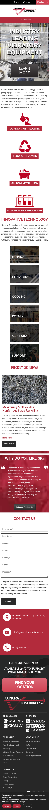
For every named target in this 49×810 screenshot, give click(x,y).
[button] (42, 2)
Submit (8, 601)
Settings (27, 806)
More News (9, 444)
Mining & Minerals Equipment (13, 752)
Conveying (20, 277)
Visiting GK (7, 781)
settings (22, 802)
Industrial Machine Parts (11, 759)
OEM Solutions (31, 748)
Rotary (17, 316)
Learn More (24, 71)
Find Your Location (24, 685)
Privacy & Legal (8, 784)
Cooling (19, 296)
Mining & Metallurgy (24, 183)
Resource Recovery (24, 156)
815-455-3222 (26, 20)
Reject (17, 806)
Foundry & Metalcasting (24, 129)
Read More (7, 438)
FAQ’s (28, 745)
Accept (7, 806)
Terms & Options (9, 788)
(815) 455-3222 (20, 647)
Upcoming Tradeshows (33, 756)
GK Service (7, 763)
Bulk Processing (8, 756)
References (30, 752)
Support (19, 355)
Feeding (18, 257)
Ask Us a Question (9, 773)
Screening (20, 336)
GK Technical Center (33, 741)
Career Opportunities (10, 777)
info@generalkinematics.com (27, 632)
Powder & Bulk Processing (24, 210)
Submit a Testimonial (24, 507)
